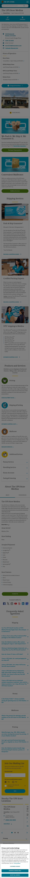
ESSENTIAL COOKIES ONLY (15, 870)
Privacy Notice (17, 863)
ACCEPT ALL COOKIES (15, 875)
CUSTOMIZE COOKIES (15, 866)
